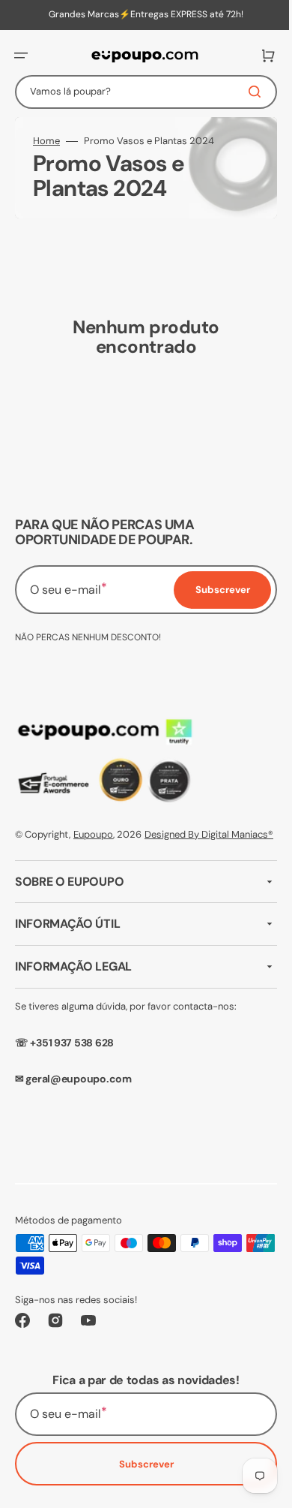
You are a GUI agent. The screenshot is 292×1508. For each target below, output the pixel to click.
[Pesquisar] (246, 91)
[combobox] (140, 92)
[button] (20, 55)
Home (46, 141)
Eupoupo (93, 834)
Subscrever (140, 1479)
